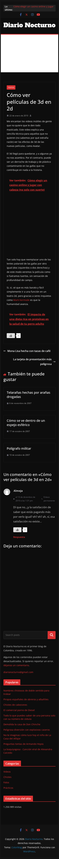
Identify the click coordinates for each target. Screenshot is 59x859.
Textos (11, 87)
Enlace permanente (49, 499)
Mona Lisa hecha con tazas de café (28, 351)
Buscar (52, 635)
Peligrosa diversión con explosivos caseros (26, 729)
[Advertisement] (29, 53)
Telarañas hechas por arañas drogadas (28, 394)
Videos (7, 771)
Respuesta (19, 537)
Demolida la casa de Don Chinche (21, 724)
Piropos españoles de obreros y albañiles (26, 699)
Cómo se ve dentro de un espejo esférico (26, 422)
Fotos (6, 782)
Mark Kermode (21, 300)
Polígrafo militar (19, 448)
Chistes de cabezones (15, 704)
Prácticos (8, 787)
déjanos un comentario (16, 665)
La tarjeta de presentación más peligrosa (32, 361)
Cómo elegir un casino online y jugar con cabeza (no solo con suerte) (33, 8)
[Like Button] (11, 335)
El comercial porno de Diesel (19, 710)
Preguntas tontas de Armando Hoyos (23, 743)
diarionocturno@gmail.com (18, 672)
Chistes (7, 777)
